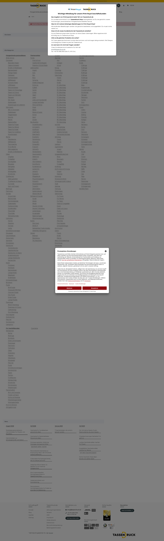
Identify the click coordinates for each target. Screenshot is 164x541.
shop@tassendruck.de (58, 49)
